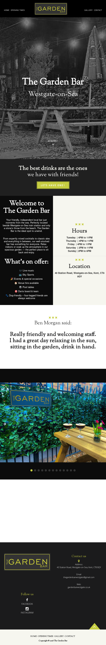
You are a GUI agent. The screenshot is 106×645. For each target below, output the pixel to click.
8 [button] (56, 470)
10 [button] (63, 470)
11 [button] (67, 470)
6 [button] (49, 470)
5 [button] (45, 470)
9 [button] (60, 470)
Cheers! (53, 141)
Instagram (27, 612)
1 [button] (31, 470)
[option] (53, 88)
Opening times (18, 10)
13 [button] (74, 470)
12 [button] (71, 470)
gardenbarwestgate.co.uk (79, 587)
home (6, 10)
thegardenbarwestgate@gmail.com (78, 577)
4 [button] (42, 470)
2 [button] (35, 470)
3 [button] (38, 470)
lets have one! (53, 185)
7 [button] (53, 470)
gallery (88, 10)
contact (98, 10)
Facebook (27, 603)
